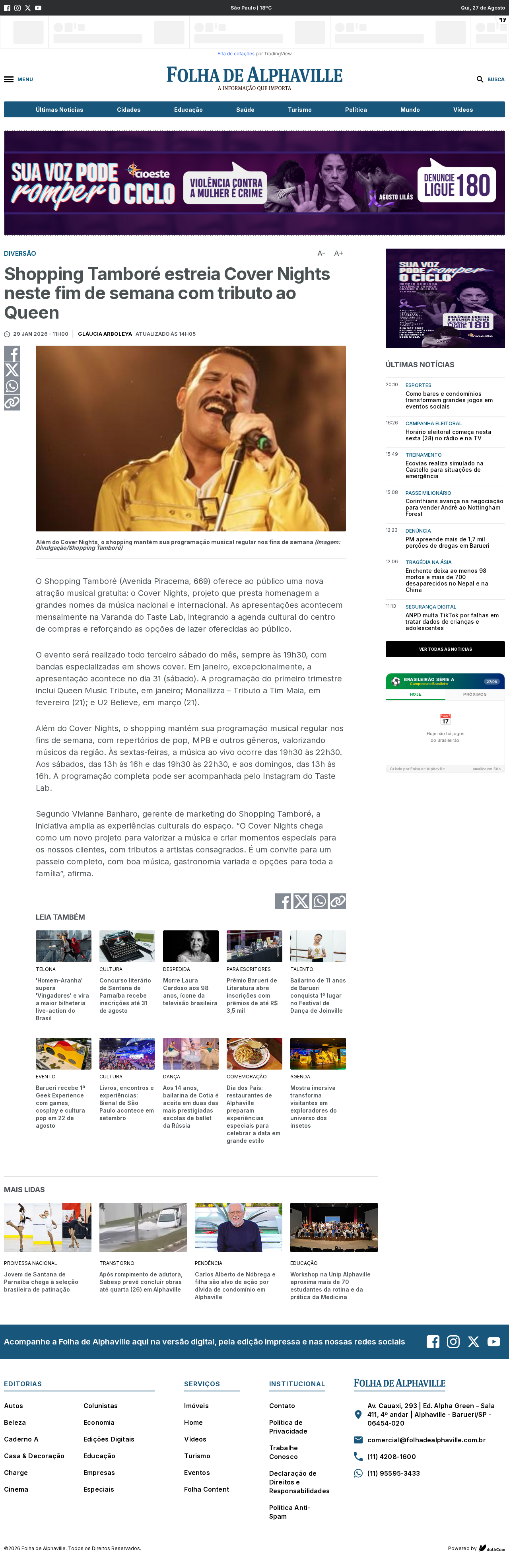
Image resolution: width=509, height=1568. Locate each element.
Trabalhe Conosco (283, 1452)
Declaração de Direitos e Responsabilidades (299, 1482)
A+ (339, 253)
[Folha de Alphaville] (254, 79)
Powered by (462, 1548)
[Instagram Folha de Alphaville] (17, 8)
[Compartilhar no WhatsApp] (12, 386)
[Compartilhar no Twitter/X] (12, 370)
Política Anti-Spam (290, 1512)
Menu (25, 79)
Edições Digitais (109, 1439)
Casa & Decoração (34, 1456)
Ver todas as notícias (445, 649)
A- (321, 253)
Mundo (410, 109)
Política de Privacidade (288, 1426)
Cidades (129, 109)
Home (193, 1422)
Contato (282, 1406)
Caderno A (21, 1439)
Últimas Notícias (60, 109)
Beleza (15, 1422)
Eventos (197, 1473)
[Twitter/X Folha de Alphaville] (28, 8)
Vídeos (463, 109)
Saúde (245, 109)
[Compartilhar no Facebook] (12, 354)
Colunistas (101, 1406)
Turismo (300, 109)
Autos (13, 1406)
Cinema (16, 1489)
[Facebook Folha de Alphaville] (7, 8)
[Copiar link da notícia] (12, 402)
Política (356, 109)
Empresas (99, 1473)
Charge (16, 1473)
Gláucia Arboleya (105, 334)
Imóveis (196, 1406)
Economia (99, 1422)
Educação (188, 109)
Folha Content (206, 1489)
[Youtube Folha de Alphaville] (38, 8)
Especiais (99, 1489)
